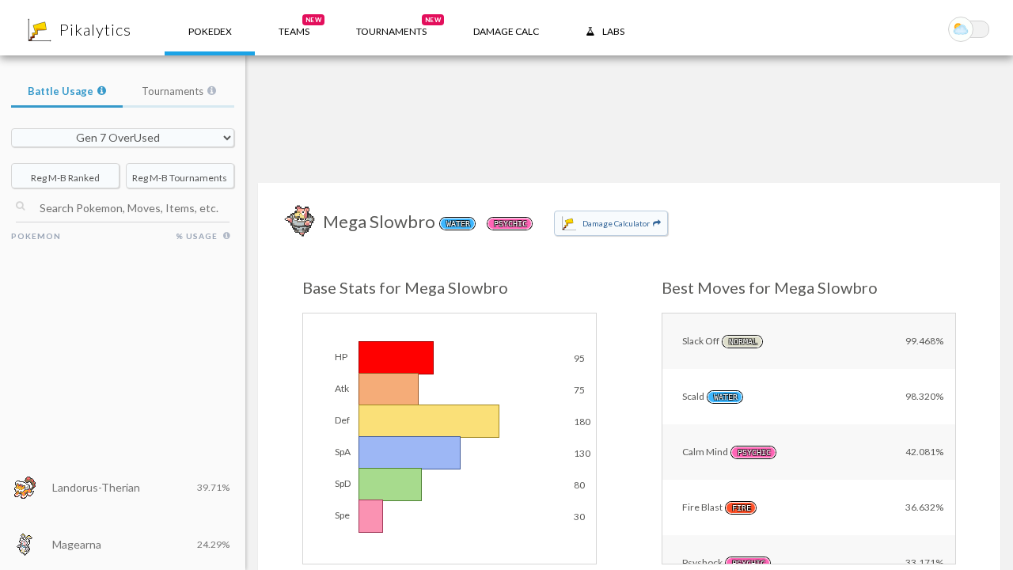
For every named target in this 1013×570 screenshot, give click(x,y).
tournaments (398, 26)
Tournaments (172, 91)
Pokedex (210, 31)
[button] (294, 27)
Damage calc (506, 31)
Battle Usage (60, 91)
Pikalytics (95, 29)
